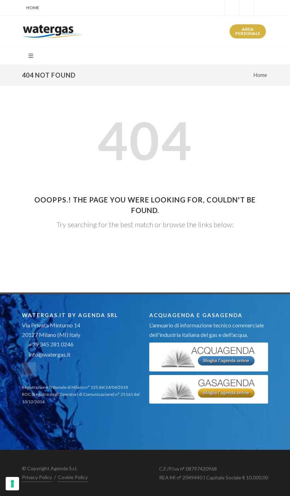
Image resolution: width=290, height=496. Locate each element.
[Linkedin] (232, 8)
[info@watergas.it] (261, 8)
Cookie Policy (73, 477)
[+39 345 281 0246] (246, 8)
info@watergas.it (49, 354)
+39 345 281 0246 (51, 344)
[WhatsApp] (217, 8)
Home (32, 7)
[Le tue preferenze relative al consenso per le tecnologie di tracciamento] (12, 483)
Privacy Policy (37, 477)
